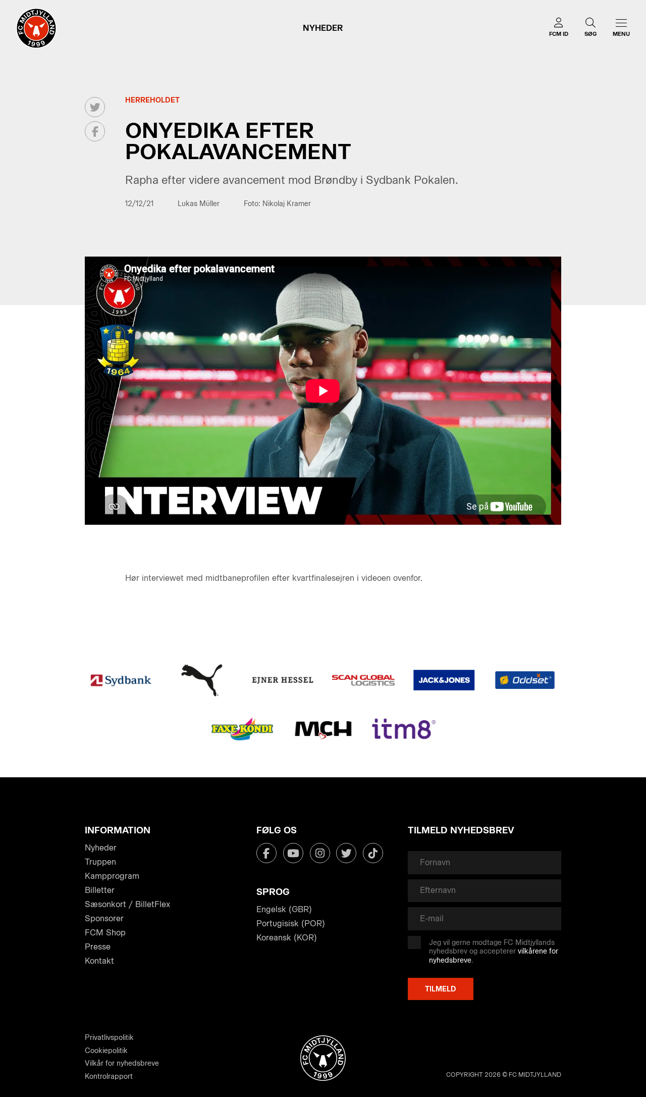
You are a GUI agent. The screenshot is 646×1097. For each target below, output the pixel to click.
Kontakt (99, 961)
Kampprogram (112, 876)
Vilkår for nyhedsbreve (122, 1063)
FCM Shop (105, 932)
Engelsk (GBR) (284, 909)
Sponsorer (104, 918)
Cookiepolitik (106, 1050)
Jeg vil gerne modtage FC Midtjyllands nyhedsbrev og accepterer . (493, 951)
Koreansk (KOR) (286, 937)
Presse (98, 947)
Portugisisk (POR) (290, 923)
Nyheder (101, 848)
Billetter (100, 890)
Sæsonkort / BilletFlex (127, 904)
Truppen (100, 862)
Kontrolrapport (109, 1076)
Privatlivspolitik (109, 1037)
